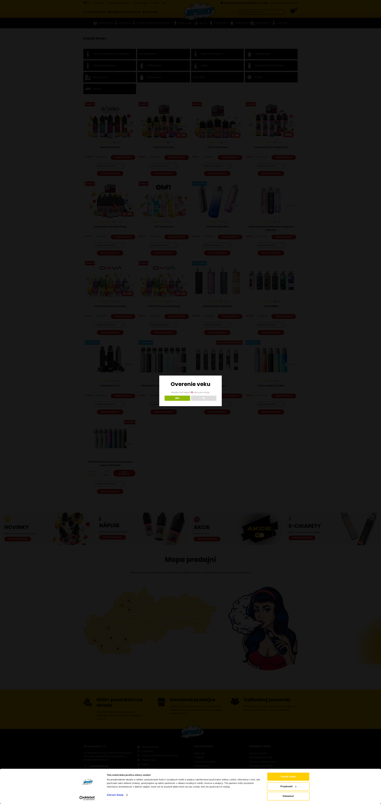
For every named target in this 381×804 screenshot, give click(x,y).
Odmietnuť (288, 796)
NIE (203, 398)
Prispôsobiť (286, 786)
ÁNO (177, 398)
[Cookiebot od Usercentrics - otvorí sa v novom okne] (87, 798)
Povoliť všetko (288, 776)
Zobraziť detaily (115, 795)
